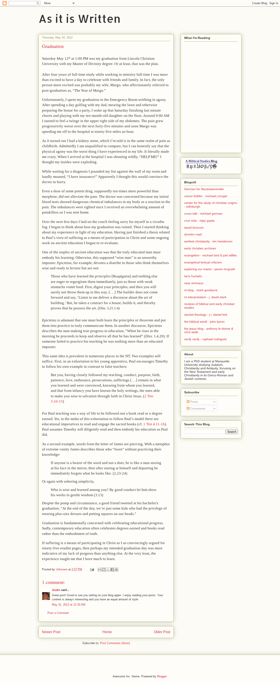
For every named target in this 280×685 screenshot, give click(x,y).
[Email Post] (92, 569)
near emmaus (193, 283)
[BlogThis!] (104, 569)
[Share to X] (108, 569)
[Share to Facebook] (112, 569)
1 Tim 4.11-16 (154, 424)
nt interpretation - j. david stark (205, 297)
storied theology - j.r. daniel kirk (205, 314)
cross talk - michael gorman (203, 213)
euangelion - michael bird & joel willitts (210, 255)
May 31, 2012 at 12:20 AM (68, 604)
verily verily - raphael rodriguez (205, 339)
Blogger (161, 676)
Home (107, 632)
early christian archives (200, 248)
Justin (56, 590)
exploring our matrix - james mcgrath (209, 269)
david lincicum (194, 227)
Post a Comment (58, 613)
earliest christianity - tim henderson (208, 241)
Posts (193, 401)
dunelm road (193, 234)
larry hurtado (193, 276)
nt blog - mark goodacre (200, 290)
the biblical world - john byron (204, 321)
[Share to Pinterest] (116, 569)
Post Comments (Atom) (115, 643)
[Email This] (100, 569)
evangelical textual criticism (203, 262)
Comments (197, 408)
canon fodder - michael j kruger (206, 196)
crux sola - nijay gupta (199, 220)
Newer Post (51, 632)
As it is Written (79, 18)
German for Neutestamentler (204, 189)
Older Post (162, 632)
